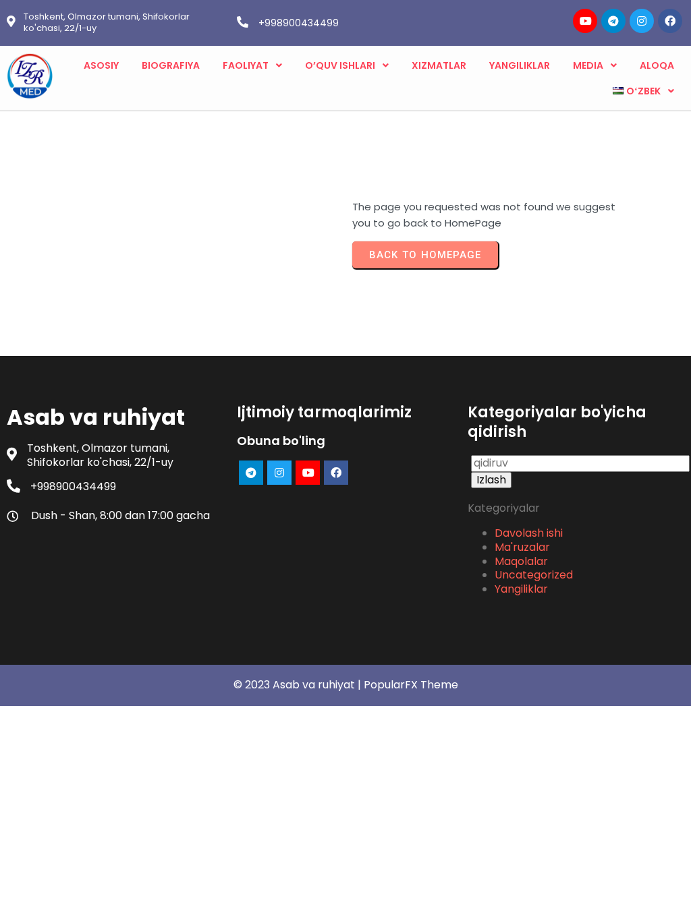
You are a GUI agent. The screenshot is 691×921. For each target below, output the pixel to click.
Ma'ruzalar (522, 547)
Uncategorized (534, 575)
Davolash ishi (529, 533)
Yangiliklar (521, 589)
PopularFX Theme (411, 684)
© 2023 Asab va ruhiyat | (298, 684)
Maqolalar (521, 561)
